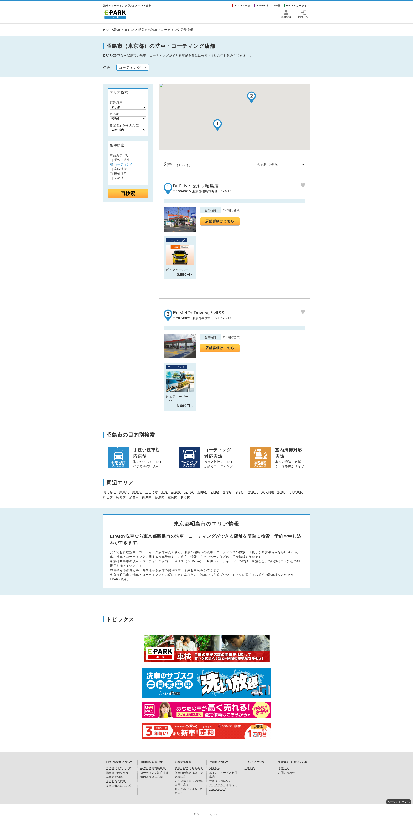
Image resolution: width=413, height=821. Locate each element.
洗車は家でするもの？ (189, 768)
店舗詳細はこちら (219, 221)
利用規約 (214, 768)
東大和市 (267, 492)
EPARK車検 (242, 5)
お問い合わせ (286, 772)
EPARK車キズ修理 (268, 5)
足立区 (185, 497)
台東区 (176, 492)
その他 (119, 178)
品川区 (189, 492)
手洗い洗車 (122, 160)
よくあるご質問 (116, 781)
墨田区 (201, 492)
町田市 (134, 497)
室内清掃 (120, 169)
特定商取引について (221, 780)
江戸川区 (296, 492)
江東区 (108, 497)
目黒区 (147, 497)
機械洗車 (120, 173)
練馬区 (160, 497)
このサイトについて (118, 768)
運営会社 (283, 768)
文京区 (227, 492)
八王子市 (151, 492)
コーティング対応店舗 (154, 772)
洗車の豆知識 (114, 776)
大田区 (214, 492)
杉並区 (253, 492)
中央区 (124, 492)
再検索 (128, 193)
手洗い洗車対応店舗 (153, 768)
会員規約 (249, 768)
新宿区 (240, 492)
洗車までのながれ (117, 772)
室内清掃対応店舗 (151, 776)
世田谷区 (109, 492)
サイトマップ (217, 789)
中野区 (137, 492)
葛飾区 (172, 497)
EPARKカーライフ (298, 5)
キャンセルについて (118, 785)
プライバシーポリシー (223, 785)
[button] (217, 125)
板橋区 (282, 492)
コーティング (123, 164)
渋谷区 (121, 497)
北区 (164, 492)
